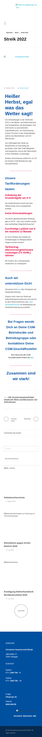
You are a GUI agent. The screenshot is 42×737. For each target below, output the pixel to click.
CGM (9, 397)
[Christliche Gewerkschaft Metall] (27, 10)
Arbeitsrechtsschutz (14, 497)
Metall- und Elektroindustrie (23, 400)
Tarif (35, 400)
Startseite (9, 32)
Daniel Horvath (23, 88)
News (16, 32)
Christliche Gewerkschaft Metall (23, 397)
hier (19, 289)
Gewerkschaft (8, 400)
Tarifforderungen (10, 402)
